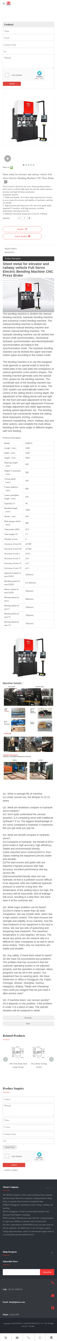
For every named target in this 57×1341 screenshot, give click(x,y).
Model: (7, 249)
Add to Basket (21, 236)
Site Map (31, 1326)
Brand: (7, 252)
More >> (49, 1188)
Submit (12, 84)
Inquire (20, 229)
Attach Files (9, 1147)
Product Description (13, 259)
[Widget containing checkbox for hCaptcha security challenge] (24, 75)
